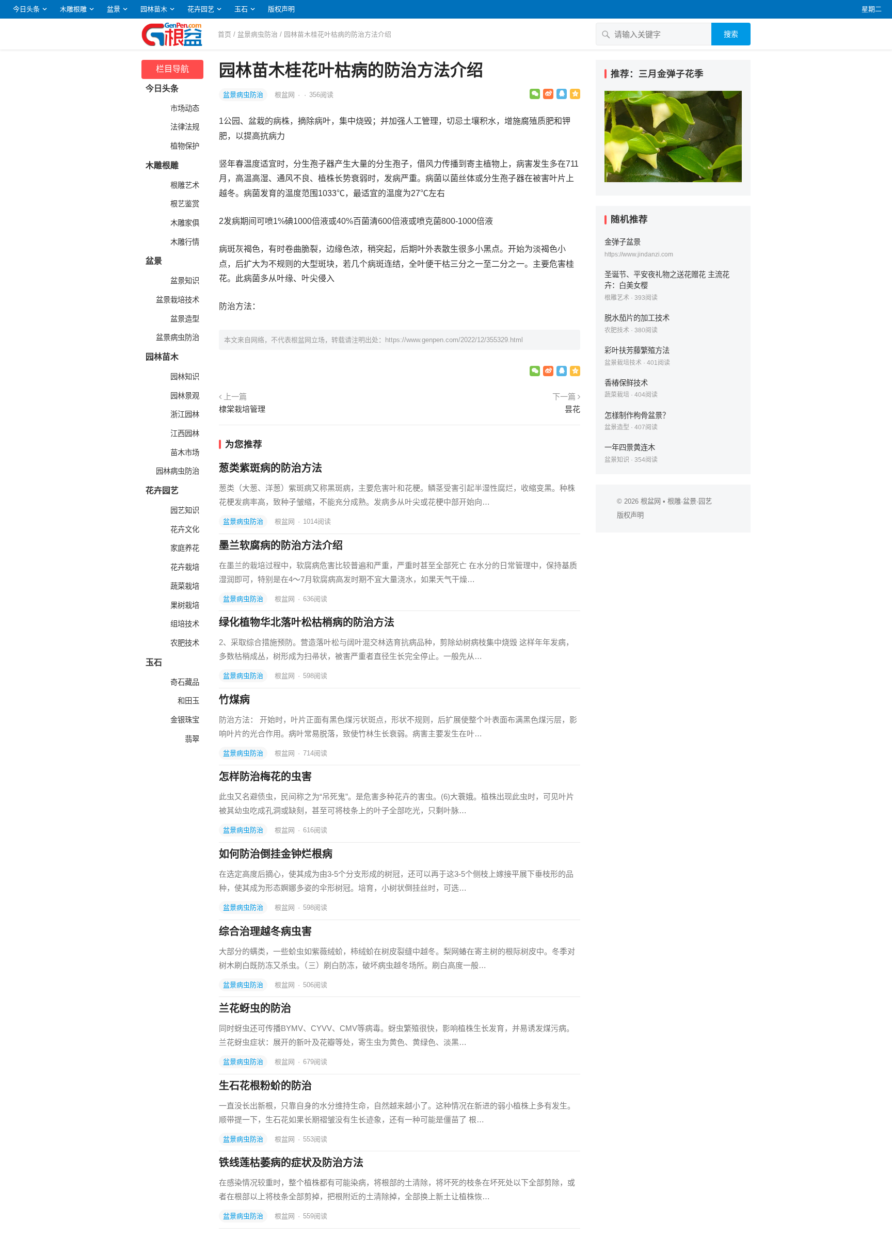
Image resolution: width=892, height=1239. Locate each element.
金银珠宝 (183, 720)
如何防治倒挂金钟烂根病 (275, 854)
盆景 (113, 9)
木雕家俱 (183, 223)
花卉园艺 (200, 9)
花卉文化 (183, 529)
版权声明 (281, 9)
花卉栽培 (183, 567)
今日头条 (26, 9)
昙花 (572, 409)
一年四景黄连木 (629, 447)
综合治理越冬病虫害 (265, 931)
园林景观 (183, 396)
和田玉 (187, 701)
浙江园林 (183, 414)
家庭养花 (183, 548)
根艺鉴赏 (183, 204)
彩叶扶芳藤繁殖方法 (637, 350)
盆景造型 (183, 319)
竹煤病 (234, 699)
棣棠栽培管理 (242, 409)
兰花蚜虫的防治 (255, 1008)
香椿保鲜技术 (626, 383)
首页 (224, 34)
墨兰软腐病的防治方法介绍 (281, 545)
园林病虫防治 (176, 471)
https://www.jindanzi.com (638, 254)
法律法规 (183, 127)
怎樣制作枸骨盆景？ (637, 415)
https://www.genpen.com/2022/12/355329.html (454, 340)
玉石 (241, 9)
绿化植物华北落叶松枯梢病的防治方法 (306, 622)
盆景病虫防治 (257, 34)
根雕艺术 (183, 185)
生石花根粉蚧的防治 (265, 1085)
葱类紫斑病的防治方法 (270, 468)
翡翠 (191, 739)
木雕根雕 (73, 9)
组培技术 (183, 624)
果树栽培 (183, 605)
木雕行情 (183, 242)
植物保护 (183, 146)
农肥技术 (183, 643)
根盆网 (286, 95)
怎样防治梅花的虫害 (265, 776)
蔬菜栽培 (183, 586)
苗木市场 (183, 452)
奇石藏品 (183, 682)
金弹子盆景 (622, 242)
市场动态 (183, 108)
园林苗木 (153, 9)
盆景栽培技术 (176, 300)
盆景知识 (183, 281)
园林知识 (183, 377)
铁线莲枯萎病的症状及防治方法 (291, 1162)
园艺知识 (183, 510)
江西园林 (183, 433)
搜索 (731, 34)
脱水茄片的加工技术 (637, 318)
